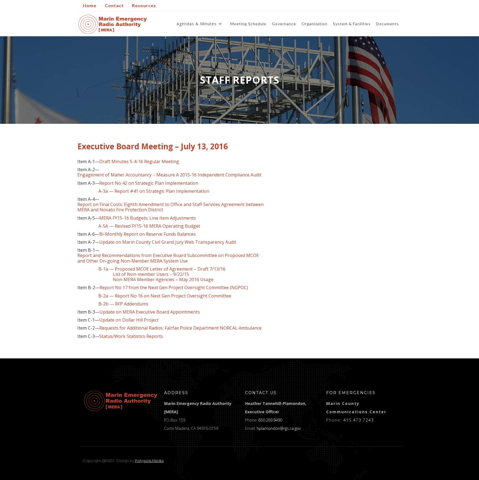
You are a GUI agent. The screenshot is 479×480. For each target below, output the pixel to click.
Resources (144, 5)
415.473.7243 (358, 420)
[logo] (121, 401)
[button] (201, 23)
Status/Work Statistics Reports (131, 336)
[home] (112, 24)
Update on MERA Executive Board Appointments (150, 312)
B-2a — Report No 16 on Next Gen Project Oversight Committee (154, 296)
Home (89, 5)
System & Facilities (352, 23)
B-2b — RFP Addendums (123, 304)
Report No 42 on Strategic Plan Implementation (148, 183)
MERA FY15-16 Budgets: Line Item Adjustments (147, 218)
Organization (314, 23)
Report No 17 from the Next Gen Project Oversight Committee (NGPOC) (174, 287)
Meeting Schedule (248, 23)
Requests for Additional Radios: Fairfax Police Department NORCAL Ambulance (180, 328)
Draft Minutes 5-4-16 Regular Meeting (139, 161)
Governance (284, 23)
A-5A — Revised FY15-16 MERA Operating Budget (138, 226)
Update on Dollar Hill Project (129, 320)
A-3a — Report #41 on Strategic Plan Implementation (153, 191)
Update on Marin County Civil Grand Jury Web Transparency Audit (167, 242)
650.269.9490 (270, 420)
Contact (114, 5)
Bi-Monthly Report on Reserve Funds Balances (147, 234)
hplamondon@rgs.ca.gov (279, 428)
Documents (387, 23)
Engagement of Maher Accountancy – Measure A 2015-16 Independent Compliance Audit (169, 175)
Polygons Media (149, 460)
